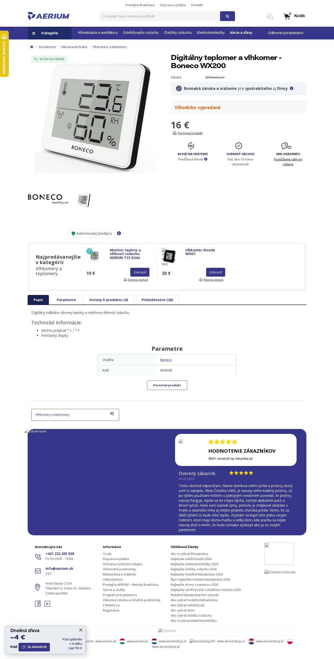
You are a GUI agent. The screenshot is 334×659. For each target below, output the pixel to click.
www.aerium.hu (137, 641)
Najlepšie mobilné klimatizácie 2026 (197, 574)
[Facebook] (38, 605)
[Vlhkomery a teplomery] (111, 413)
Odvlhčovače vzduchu (141, 33)
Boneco (166, 359)
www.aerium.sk (105, 641)
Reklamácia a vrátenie (119, 574)
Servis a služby (114, 589)
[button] (293, 16)
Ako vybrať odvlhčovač (187, 605)
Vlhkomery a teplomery (110, 47)
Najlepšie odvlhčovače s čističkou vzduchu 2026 (206, 589)
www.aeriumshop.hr (270, 641)
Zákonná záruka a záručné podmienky (132, 600)
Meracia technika (74, 47)
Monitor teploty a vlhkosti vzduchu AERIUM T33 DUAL (125, 254)
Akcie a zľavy (241, 33)
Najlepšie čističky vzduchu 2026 (194, 569)
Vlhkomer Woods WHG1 (200, 252)
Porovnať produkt (167, 385)
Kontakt (197, 5)
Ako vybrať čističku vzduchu (191, 615)
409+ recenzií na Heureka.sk (230, 458)
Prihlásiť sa (111, 605)
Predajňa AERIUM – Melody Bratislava (130, 584)
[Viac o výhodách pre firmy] (291, 88)
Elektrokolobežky (210, 33)
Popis (38, 299)
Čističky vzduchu (177, 33)
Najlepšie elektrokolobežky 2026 (194, 564)
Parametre (66, 299)
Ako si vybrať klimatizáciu (189, 553)
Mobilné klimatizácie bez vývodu (195, 595)
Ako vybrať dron (183, 610)
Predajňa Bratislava (140, 5)
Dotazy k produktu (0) (108, 299)
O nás (107, 553)
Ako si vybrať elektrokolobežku (194, 620)
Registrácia (111, 610)
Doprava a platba (173, 5)
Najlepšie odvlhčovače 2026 (191, 559)
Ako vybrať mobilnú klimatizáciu (194, 600)
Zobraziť (140, 272)
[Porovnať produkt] (270, 19)
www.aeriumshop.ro (231, 641)
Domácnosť (47, 47)
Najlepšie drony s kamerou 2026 (194, 584)
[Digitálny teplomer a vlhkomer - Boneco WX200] (95, 117)
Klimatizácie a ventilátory (98, 33)
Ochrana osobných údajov (122, 564)
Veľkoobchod (112, 579)
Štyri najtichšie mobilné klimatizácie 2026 (200, 579)
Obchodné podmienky (119, 569)
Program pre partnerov (120, 595)
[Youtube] (47, 605)
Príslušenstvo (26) (157, 299)
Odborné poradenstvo (285, 33)
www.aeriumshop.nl (172, 641)
